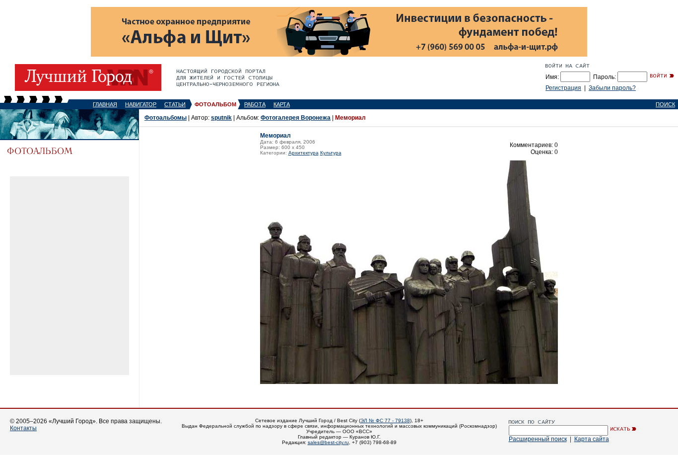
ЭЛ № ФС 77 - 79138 (385, 420)
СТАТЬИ (175, 104)
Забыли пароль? (612, 87)
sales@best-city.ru (328, 442)
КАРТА (281, 104)
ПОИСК (665, 104)
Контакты (23, 428)
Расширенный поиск (538, 439)
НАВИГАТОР (140, 104)
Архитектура (303, 152)
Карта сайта (591, 439)
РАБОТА (255, 104)
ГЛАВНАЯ (105, 104)
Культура (330, 152)
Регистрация (563, 87)
